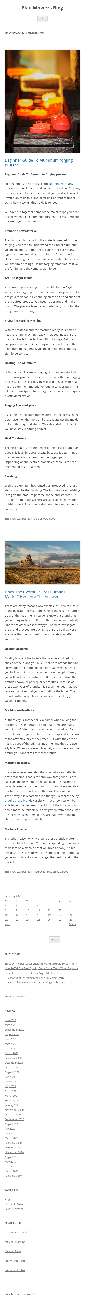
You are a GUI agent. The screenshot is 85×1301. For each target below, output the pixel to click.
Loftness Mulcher (15, 1270)
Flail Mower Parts (15, 1260)
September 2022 (14, 1029)
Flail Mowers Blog (42, 8)
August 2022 (12, 1034)
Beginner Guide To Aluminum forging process (39, 162)
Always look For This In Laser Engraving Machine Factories (39, 982)
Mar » (72, 924)
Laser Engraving (14, 1209)
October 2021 (13, 1067)
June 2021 (10, 1081)
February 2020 (13, 1143)
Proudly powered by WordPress (22, 1293)
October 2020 (13, 1114)
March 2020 (11, 1138)
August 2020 (12, 1124)
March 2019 (11, 1171)
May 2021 (10, 1086)
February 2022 (13, 1058)
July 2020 (10, 1128)
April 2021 (10, 1091)
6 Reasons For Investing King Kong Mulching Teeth (34, 977)
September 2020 (14, 1119)
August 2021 (12, 1072)
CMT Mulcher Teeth (16, 1232)
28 (70, 919)
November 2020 (14, 1110)
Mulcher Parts (13, 1251)
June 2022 (10, 1039)
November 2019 (14, 1152)
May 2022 (10, 1044)
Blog (36, 518)
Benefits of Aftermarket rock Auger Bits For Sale (32, 973)
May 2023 (10, 1025)
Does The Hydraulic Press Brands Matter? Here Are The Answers (35, 594)
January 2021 (12, 1105)
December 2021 (14, 1062)
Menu (42, 18)
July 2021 (10, 1077)
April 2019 (10, 1166)
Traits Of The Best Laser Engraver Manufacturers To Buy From (41, 963)
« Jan (7, 924)
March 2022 (11, 1053)
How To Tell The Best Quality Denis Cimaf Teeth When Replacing (42, 968)
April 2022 (10, 1048)
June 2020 (10, 1133)
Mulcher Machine (15, 1242)
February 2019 (13, 1176)
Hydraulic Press (43, 871)
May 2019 (10, 1161)
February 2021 (13, 1100)
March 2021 (11, 1095)
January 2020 (12, 1147)
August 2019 (12, 1157)
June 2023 (10, 1020)
